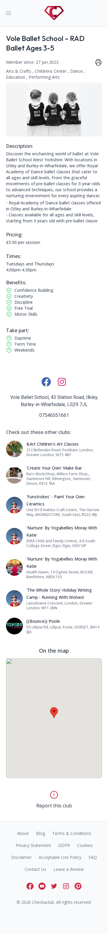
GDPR (64, 845)
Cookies (85, 845)
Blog (40, 833)
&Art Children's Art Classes (52, 444)
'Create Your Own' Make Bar (54, 468)
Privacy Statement (33, 845)
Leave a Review (68, 869)
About (23, 833)
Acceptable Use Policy (60, 857)
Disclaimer (21, 857)
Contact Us (35, 869)
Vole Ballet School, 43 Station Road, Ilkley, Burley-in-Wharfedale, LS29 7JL (54, 400)
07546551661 (54, 415)
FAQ (92, 857)
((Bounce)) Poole (43, 621)
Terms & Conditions (71, 833)
